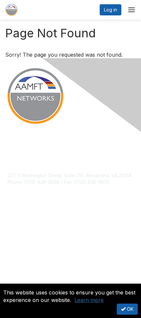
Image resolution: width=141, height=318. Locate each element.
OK (129, 309)
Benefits (16, 231)
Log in (110, 9)
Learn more (89, 300)
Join (12, 225)
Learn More (20, 238)
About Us (17, 281)
